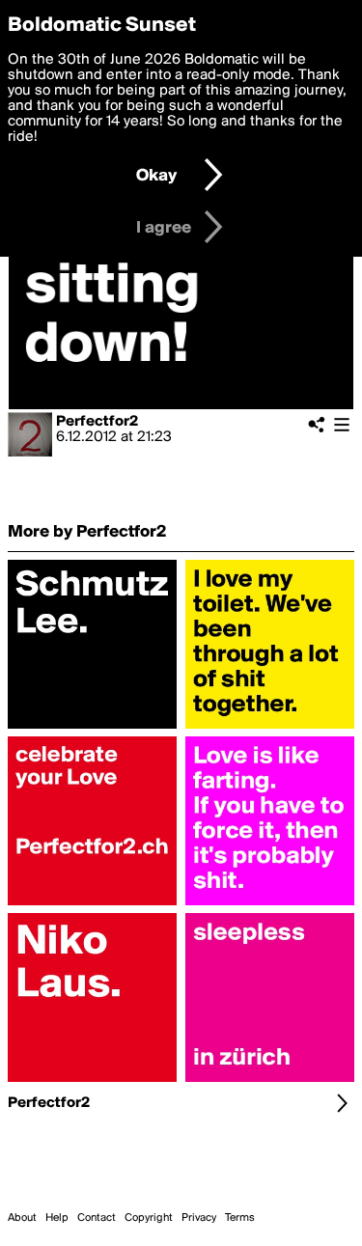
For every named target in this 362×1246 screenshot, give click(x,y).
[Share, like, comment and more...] (92, 728)
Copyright (149, 1218)
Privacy (198, 1218)
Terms (240, 1218)
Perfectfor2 (97, 421)
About (22, 1218)
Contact (96, 1218)
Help (57, 1218)
